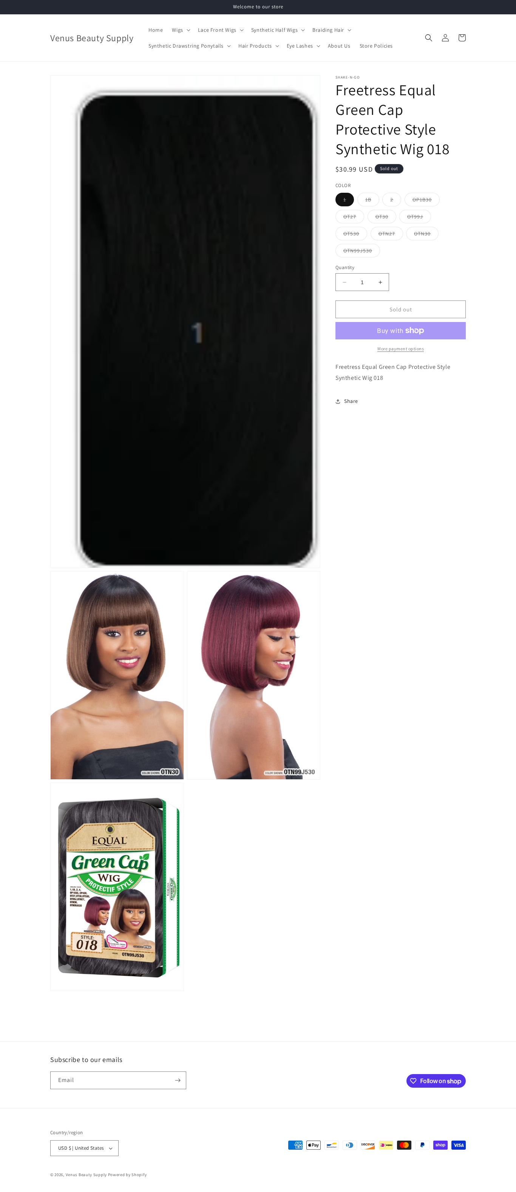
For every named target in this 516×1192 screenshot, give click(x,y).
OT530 (355, 235)
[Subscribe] (177, 1080)
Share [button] (351, 401)
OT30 (385, 218)
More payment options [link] (400, 348)
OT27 (353, 218)
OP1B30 (426, 201)
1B (372, 201)
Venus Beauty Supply (86, 1174)
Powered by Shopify (127, 1174)
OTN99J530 (361, 252)
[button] (180, 30)
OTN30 (426, 235)
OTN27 (391, 235)
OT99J (419, 218)
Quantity (344, 267)
